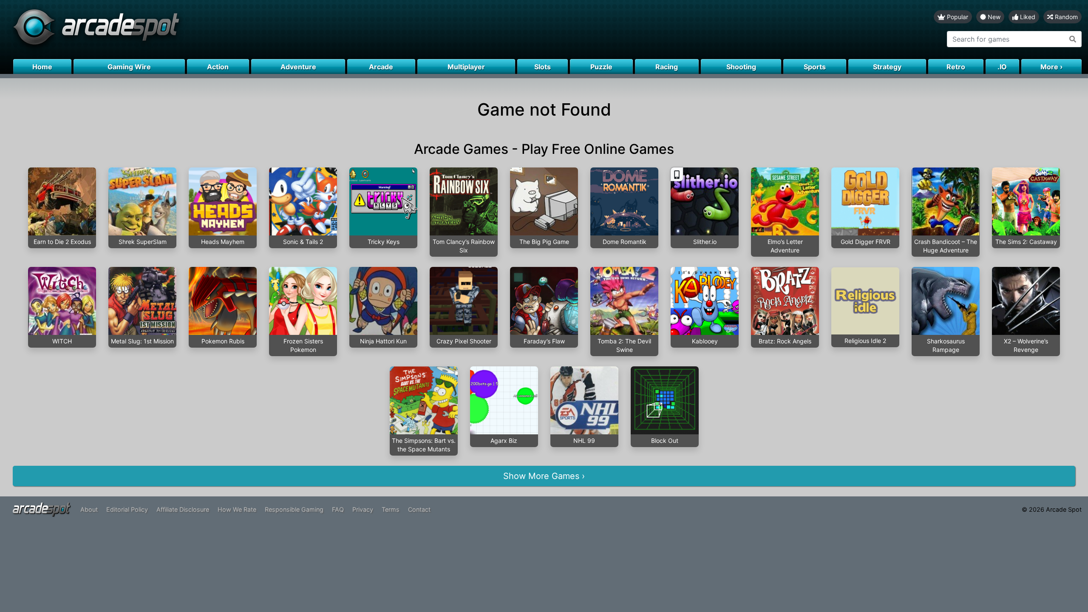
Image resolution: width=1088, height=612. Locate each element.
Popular (956, 16)
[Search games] (1073, 39)
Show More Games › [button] (544, 476)
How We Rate (237, 509)
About (89, 509)
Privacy (362, 509)
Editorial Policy (127, 509)
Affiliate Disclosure (182, 509)
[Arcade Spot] (272, 29)
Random (1065, 16)
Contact (419, 509)
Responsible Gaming (294, 509)
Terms (391, 509)
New (993, 16)
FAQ (338, 509)
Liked (1026, 16)
